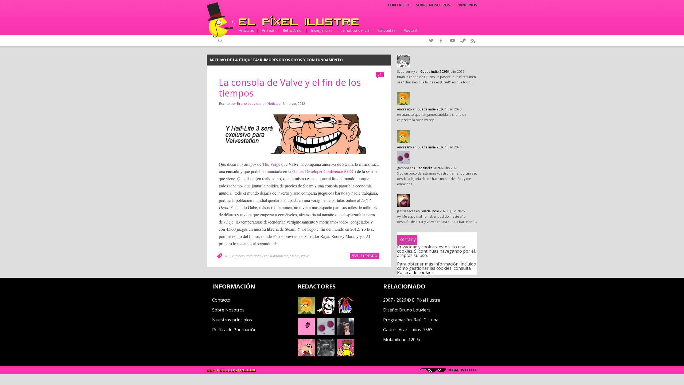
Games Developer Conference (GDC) (324, 171)
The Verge (271, 164)
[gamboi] (326, 334)
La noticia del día (355, 30)
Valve (305, 255)
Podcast (410, 30)
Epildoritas (386, 30)
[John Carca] (345, 334)
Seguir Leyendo (364, 255)
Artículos (246, 30)
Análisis (268, 30)
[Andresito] (306, 312)
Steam (294, 255)
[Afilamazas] (306, 355)
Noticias (273, 103)
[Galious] (345, 312)
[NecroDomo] (326, 355)
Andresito (404, 109)
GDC (227, 255)
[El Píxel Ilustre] (299, 21)
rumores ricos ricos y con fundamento (260, 255)
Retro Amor (293, 30)
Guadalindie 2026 (433, 71)
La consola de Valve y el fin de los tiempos (290, 87)
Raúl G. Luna (426, 320)
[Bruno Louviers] (306, 334)
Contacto (398, 5)
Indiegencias (321, 30)
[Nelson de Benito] (326, 312)
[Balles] (345, 355)
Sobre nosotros (433, 5)
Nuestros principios (232, 320)
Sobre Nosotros (228, 310)
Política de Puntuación (234, 330)
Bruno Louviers (249, 103)
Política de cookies (415, 272)
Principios (466, 5)
